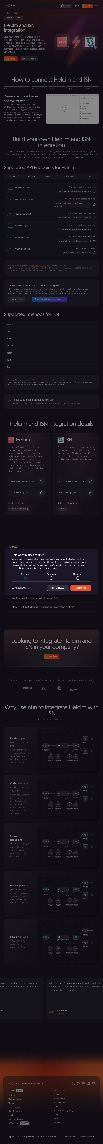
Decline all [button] (58, 588)
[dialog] (51, 572)
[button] (20, 588)
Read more (52, 568)
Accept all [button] (80, 588)
